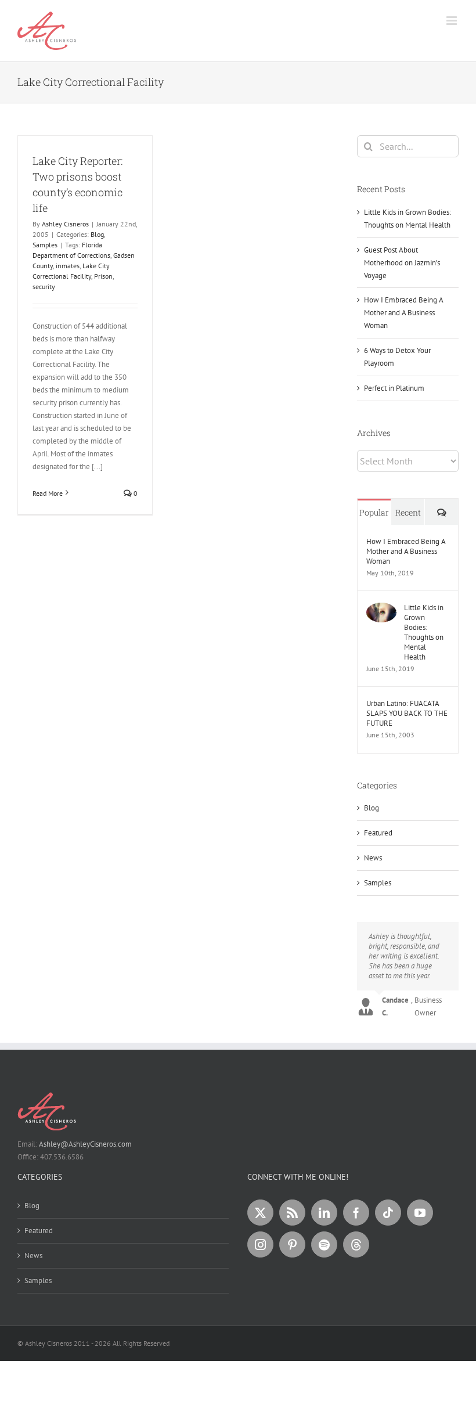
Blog (97, 234)
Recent (408, 512)
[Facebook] (356, 1212)
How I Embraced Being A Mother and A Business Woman (403, 312)
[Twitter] (260, 1212)
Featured (378, 833)
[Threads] (356, 1244)
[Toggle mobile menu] (452, 21)
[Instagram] (260, 1244)
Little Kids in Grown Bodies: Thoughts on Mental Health (423, 632)
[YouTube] (420, 1212)
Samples (45, 244)
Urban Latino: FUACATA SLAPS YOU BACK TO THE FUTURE (407, 713)
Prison (103, 276)
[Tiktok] (388, 1212)
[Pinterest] (292, 1244)
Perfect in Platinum (394, 388)
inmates (68, 265)
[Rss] (292, 1212)
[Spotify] (324, 1244)
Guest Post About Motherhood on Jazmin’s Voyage (402, 262)
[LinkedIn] (324, 1212)
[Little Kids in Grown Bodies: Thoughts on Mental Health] (381, 609)
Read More (48, 493)
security (44, 286)
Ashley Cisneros (65, 223)
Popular (374, 512)
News (373, 858)
